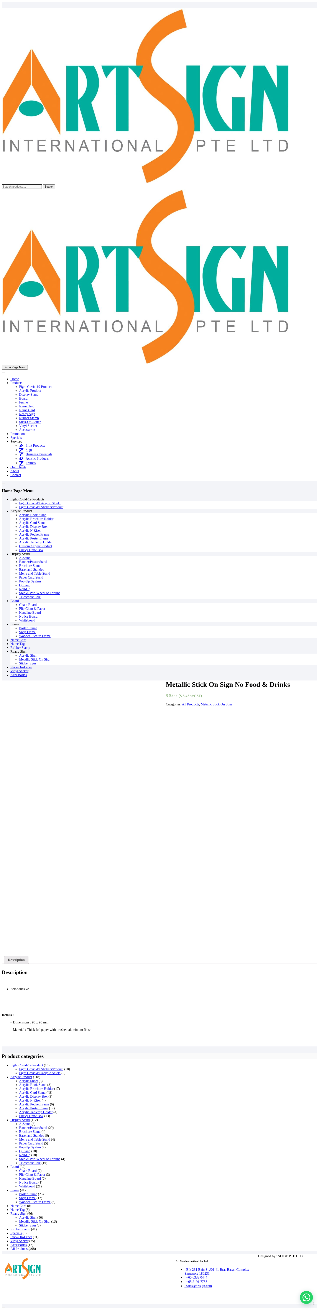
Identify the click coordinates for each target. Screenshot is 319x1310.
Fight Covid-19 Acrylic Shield (40, 503)
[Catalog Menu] (3, 483)
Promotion (17, 434)
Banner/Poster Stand (33, 562)
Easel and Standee (31, 569)
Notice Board (28, 616)
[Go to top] (3, 1307)
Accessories (27, 429)
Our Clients (18, 467)
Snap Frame (27, 632)
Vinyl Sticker (28, 426)
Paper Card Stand (31, 577)
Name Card (27, 410)
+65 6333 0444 (195, 1277)
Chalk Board (28, 605)
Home (14, 379)
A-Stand (25, 558)
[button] (306, 1297)
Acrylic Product (30, 390)
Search (48, 186)
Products (16, 383)
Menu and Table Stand (34, 573)
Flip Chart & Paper (32, 608)
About (14, 471)
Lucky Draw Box (31, 550)
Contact (15, 475)
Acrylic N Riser (30, 530)
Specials (16, 437)
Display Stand (28, 394)
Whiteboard (27, 620)
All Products (190, 704)
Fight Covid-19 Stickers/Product (41, 507)
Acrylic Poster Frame (33, 538)
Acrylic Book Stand (32, 515)
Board (23, 398)
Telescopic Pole (30, 597)
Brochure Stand (30, 565)
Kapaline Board (30, 612)
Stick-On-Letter (30, 422)
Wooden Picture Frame (35, 636)
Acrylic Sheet (28, 1081)
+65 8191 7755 (195, 1282)
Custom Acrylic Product (35, 546)
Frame (23, 402)
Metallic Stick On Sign (34, 659)
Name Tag (26, 406)
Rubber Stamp (29, 418)
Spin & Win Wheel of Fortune (39, 593)
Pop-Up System (30, 581)
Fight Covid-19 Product (35, 387)
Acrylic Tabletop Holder (36, 542)
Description (16, 960)
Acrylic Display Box (33, 526)
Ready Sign (27, 414)
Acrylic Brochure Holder (36, 519)
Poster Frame (28, 628)
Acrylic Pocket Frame (34, 534)
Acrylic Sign (27, 655)
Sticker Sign (27, 663)
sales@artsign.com (198, 1286)
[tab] (16, 960)
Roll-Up (24, 589)
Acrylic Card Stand (32, 523)
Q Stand (24, 585)
